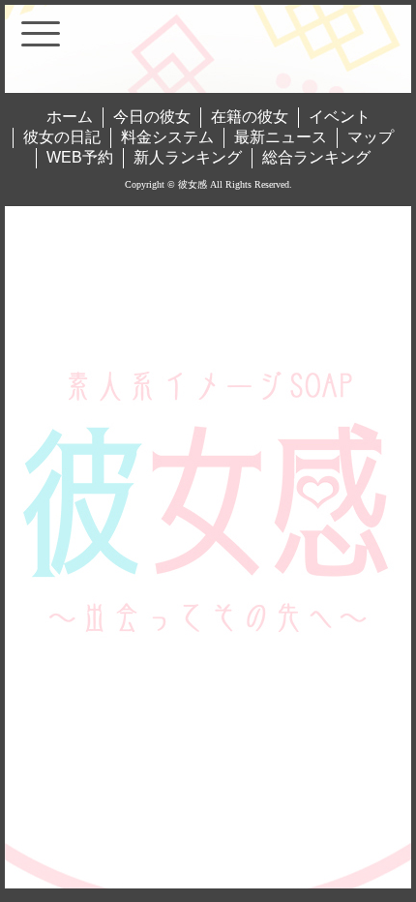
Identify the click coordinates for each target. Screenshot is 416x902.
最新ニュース (280, 137)
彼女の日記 (62, 137)
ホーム (69, 116)
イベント (340, 116)
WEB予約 (79, 157)
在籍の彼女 (249, 116)
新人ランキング (188, 157)
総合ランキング (316, 157)
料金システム (167, 137)
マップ (370, 137)
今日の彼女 (152, 116)
